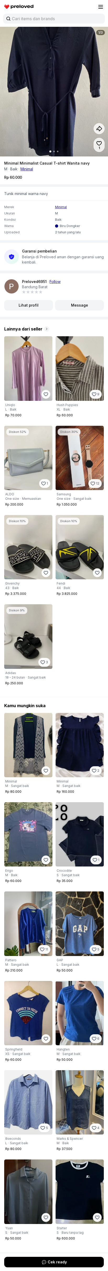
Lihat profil (29, 305)
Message (79, 305)
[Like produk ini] (46, 394)
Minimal (26, 169)
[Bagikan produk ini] (99, 128)
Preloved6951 (34, 281)
